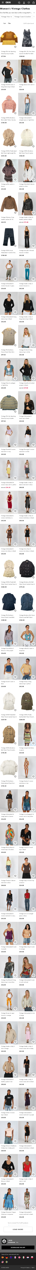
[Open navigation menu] (3, 2)
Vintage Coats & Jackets (22, 17)
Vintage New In (6, 17)
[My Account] (24, 2)
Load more (18, 1229)
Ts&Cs (33, 1267)
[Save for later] (15, 47)
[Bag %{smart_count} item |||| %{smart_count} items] (33, 2)
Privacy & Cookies (25, 1267)
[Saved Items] (28, 2)
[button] (2, 1257)
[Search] (19, 2)
